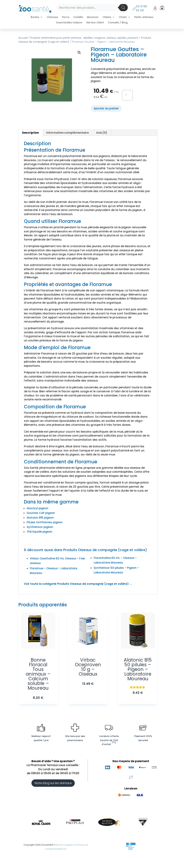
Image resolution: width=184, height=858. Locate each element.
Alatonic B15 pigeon (40, 517)
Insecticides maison (69, 22)
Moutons (92, 17)
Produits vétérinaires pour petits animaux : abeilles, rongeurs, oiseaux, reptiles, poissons (84, 38)
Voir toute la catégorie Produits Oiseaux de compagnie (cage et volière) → (78, 584)
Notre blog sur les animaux (53, 783)
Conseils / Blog (118, 22)
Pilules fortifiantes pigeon (45, 522)
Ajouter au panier (106, 108)
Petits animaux (143, 17)
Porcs (65, 17)
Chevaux (52, 17)
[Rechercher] (123, 7)
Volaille (78, 17)
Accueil (22, 38)
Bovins (35, 17)
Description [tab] (30, 133)
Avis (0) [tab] (101, 133)
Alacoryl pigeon (37, 508)
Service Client (95, 22)
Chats (123, 17)
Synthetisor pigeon (40, 527)
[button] (79, 52)
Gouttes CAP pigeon (41, 513)
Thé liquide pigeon (39, 532)
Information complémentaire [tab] (67, 133)
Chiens (106, 17)
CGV (64, 848)
